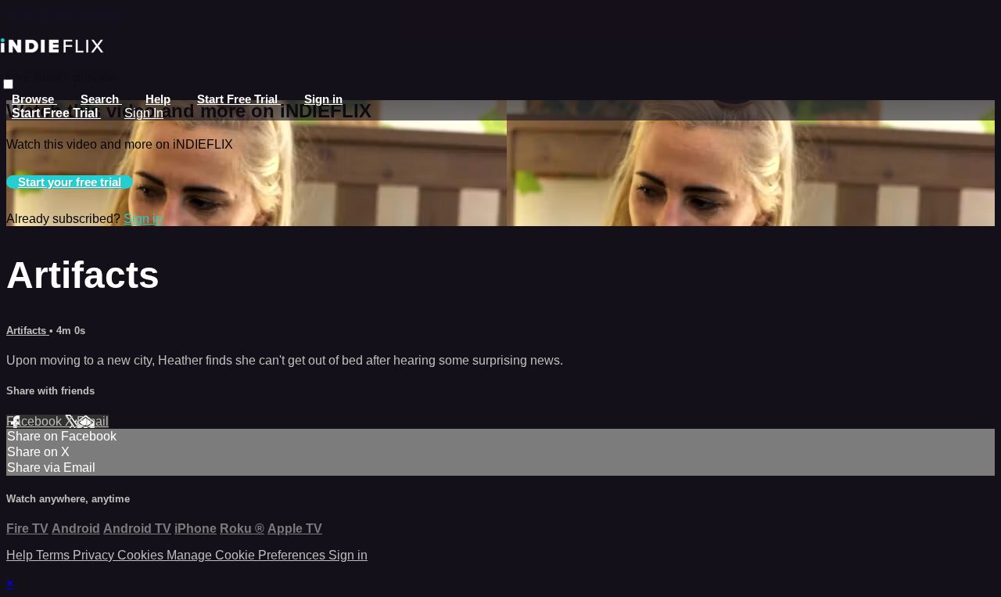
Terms (54, 555)
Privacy (95, 555)
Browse (34, 99)
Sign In (143, 113)
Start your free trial (69, 182)
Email (93, 421)
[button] (8, 84)
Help (157, 99)
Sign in (323, 99)
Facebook (35, 421)
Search (101, 99)
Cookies (142, 555)
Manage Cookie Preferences (247, 555)
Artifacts (27, 330)
